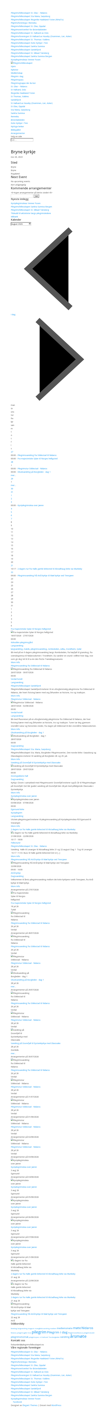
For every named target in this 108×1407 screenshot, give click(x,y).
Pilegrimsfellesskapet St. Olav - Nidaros (29, 846)
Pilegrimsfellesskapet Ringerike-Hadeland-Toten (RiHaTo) (37, 19)
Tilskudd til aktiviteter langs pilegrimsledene (31, 213)
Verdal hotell (16, 679)
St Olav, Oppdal (18, 106)
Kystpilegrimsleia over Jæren (31, 505)
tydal (79, 649)
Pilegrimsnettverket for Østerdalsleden (29, 29)
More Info (15, 662)
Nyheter (14, 69)
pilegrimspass (34, 1337)
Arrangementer (18, 133)
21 (12, 565)
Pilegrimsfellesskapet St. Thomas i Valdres (30, 39)
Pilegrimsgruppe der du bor (23, 83)
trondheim (71, 649)
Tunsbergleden (54, 1337)
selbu (62, 649)
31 (12, 492)
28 (12, 462)
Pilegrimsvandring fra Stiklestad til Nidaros (37, 455)
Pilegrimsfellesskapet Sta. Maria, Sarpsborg (31, 749)
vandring (65, 1336)
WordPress (56, 1405)
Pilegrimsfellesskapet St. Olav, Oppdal (28, 26)
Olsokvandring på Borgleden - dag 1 (34, 472)
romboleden (53, 649)
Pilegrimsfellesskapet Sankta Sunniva (28, 46)
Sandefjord (16, 99)
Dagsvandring (17, 746)
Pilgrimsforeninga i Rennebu (24, 22)
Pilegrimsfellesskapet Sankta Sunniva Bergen (31, 56)
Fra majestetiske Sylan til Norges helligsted (38, 458)
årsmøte (78, 1336)
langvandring (17, 649)
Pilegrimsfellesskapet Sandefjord (26, 49)
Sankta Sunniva (18, 113)
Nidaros (87, 1328)
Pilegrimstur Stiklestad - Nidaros (32, 468)
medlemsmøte (64, 1328)
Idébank (14, 216)
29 (12, 478)
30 (12, 488)
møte (77, 1328)
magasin (31, 1328)
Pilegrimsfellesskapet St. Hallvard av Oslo (30, 33)
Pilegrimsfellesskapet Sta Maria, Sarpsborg (30, 16)
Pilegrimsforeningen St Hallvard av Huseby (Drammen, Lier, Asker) (41, 36)
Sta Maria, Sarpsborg (20, 109)
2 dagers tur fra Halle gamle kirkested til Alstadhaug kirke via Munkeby (50, 568)
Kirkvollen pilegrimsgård (22, 642)
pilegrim (39, 1332)
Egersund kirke (17, 809)
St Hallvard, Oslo (18, 89)
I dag (13, 314)
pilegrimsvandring (39, 649)
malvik (27, 649)
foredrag (14, 1328)
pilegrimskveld (89, 1333)
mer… (13, 475)
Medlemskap (16, 73)
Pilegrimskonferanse (75, 1333)
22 (12, 572)
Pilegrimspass (17, 79)
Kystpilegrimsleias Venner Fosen (25, 59)
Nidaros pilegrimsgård (19, 1333)
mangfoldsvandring (42, 1328)
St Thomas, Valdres (20, 96)
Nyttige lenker (17, 126)
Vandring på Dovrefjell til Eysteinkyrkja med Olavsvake (35, 762)
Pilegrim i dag (17, 76)
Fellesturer (16, 842)
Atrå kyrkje (16, 873)
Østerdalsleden (18, 120)
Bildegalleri (16, 129)
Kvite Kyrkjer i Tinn (19, 123)
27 (12, 451)
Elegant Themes (30, 1405)
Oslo (29, 1333)
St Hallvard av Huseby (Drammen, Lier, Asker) (32, 103)
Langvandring (17, 645)
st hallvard (44, 1337)
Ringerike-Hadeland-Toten (23, 93)
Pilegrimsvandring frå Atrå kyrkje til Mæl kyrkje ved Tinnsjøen (46, 575)
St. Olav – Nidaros (19, 86)
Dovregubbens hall (19, 776)
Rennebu (15, 116)
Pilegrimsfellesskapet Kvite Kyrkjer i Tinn (29, 43)
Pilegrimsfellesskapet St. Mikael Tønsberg (30, 53)
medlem (53, 1328)
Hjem (13, 66)
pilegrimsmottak (19, 1336)
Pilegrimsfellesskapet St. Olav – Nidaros (29, 13)
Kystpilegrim (16, 812)
